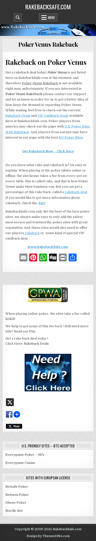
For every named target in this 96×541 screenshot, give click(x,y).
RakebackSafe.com (48, 6)
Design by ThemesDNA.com (48, 536)
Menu (51, 17)
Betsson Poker (17, 495)
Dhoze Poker (15, 502)
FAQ (41, 203)
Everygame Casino (20, 463)
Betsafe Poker (16, 486)
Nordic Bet (14, 511)
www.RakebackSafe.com (48, 247)
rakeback (32, 233)
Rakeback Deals (17, 115)
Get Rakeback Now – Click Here (48, 151)
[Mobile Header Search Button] (18, 17)
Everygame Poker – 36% (24, 454)
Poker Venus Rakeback (48, 44)
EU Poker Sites (71, 137)
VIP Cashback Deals (52, 115)
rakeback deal (76, 192)
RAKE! (10, 319)
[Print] (63, 258)
